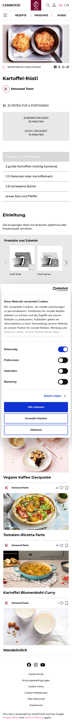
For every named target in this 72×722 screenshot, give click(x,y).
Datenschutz (36, 674)
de (61, 5)
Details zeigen (52, 395)
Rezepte (20, 15)
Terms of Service (34, 717)
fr (67, 5)
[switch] (63, 360)
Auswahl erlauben (36, 418)
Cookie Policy (36, 686)
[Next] (66, 262)
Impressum (36, 705)
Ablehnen (36, 429)
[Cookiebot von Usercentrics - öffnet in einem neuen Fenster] (52, 289)
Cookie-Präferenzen (36, 692)
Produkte (41, 15)
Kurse (61, 15)
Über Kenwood (36, 698)
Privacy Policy (11, 717)
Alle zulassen (36, 406)
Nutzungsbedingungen (36, 680)
